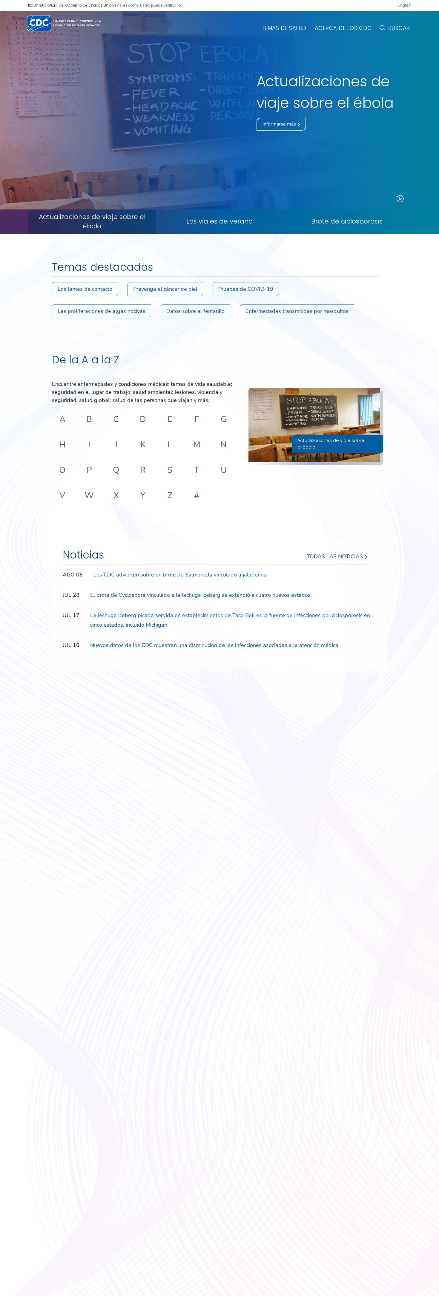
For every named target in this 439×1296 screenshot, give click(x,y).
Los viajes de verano (219, 221)
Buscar (399, 28)
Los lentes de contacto (85, 289)
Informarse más (280, 124)
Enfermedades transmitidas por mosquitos (297, 311)
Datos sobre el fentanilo (195, 311)
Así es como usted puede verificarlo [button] (149, 5)
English (404, 5)
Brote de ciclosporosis (347, 221)
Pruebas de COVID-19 (245, 289)
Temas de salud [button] (284, 28)
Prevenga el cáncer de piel (165, 289)
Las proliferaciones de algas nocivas (101, 311)
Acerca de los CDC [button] (343, 28)
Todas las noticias (335, 556)
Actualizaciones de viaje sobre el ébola (92, 221)
